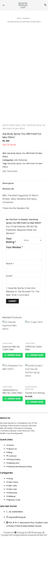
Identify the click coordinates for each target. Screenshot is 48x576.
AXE (23, 125)
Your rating (11, 240)
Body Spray (15, 125)
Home (5, 125)
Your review (14, 247)
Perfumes (22, 160)
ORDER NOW (14, 355)
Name (10, 263)
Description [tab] (8, 183)
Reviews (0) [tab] (8, 189)
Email (9, 275)
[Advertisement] (24, 48)
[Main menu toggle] (3, 5)
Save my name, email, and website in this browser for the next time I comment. (22, 291)
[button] (45, 5)
